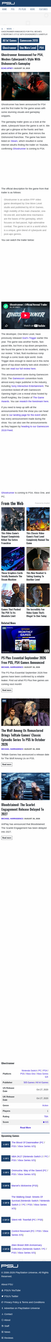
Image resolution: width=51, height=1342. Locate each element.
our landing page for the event (24, 415)
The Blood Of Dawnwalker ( (26, 1142)
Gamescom (19, 378)
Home (4, 9)
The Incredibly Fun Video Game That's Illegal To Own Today (36, 613)
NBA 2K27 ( (18, 1156)
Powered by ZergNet (42, 503)
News (32, 9)
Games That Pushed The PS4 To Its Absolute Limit (11, 613)
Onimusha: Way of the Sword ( (27, 1170)
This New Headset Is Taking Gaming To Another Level (36, 576)
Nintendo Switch (29, 1070)
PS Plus (22, 9)
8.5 (46, 1122)
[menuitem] (4, 9)
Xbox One (30, 1074)
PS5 (13, 9)
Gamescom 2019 (29, 40)
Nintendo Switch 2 (33, 1156)
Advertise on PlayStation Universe (22, 1308)
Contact (8, 1314)
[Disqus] (25, 948)
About (7, 1320)
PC (40, 1070)
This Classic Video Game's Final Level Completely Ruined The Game (37, 538)
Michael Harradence (12, 667)
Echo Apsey (7, 68)
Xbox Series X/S (26, 1146)
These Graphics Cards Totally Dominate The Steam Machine (12, 576)
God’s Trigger (29, 338)
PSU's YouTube (12, 1290)
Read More (25, 1128)
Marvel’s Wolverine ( (22, 1185)
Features (43, 9)
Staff (6, 1326)
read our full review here (23, 368)
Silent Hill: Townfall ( (22, 1219)
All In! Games (10, 40)
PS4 (41, 48)
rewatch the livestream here (33, 401)
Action (45, 1105)
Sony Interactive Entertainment (27, 386)
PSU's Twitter (11, 1296)
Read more (6, 690)
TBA (46, 1116)
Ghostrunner (9, 48)
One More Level (28, 48)
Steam (14, 141)
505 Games (29, 1082)
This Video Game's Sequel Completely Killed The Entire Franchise (10, 538)
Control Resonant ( (21, 1231)
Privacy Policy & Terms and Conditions (24, 1302)
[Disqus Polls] (25, 879)
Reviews (8, 1338)
